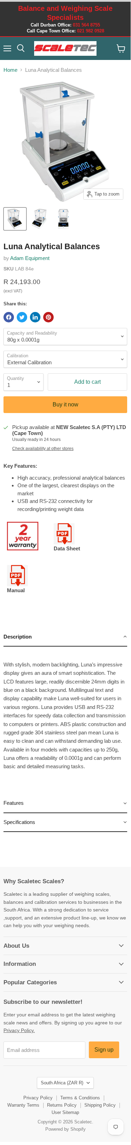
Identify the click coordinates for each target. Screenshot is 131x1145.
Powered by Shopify (65, 1129)
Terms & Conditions (80, 1097)
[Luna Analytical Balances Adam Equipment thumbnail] (15, 219)
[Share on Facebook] (8, 317)
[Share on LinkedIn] (35, 317)
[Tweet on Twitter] (22, 317)
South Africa (62, 1082)
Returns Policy (62, 1105)
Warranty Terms (23, 1105)
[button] (65, 637)
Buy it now (65, 404)
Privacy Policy (38, 1097)
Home (10, 70)
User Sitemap (65, 1112)
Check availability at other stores (43, 448)
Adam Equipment (29, 258)
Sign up (104, 1050)
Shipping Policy (100, 1105)
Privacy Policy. (19, 1030)
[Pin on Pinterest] (48, 317)
